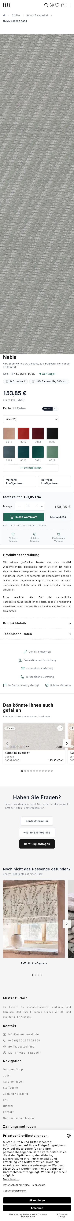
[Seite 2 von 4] (35, 975)
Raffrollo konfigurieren (49, 481)
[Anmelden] (51, 5)
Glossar (8, 1106)
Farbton (47, 408)
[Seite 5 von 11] (34, 771)
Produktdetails (15, 623)
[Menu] (68, 5)
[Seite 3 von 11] (28, 771)
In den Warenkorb (26, 517)
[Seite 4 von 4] (41, 975)
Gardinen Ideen (13, 1081)
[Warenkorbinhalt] (62, 5)
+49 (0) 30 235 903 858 (24, 1040)
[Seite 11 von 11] (52, 771)
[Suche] (46, 5)
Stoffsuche (10, 1087)
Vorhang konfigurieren (14, 481)
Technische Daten (17, 634)
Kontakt (8, 1112)
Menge (37, 507)
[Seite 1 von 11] (22, 771)
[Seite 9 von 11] (46, 771)
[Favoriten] (57, 5)
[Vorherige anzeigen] (7, 743)
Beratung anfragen (37, 843)
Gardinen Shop (13, 1069)
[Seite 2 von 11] (25, 771)
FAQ (6, 1099)
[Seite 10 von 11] (49, 771)
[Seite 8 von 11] (43, 771)
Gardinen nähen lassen (18, 1118)
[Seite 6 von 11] (37, 771)
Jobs (6, 1075)
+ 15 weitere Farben (30, 467)
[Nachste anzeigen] (67, 743)
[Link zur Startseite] (23, 5)
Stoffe (16, 15)
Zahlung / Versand (15, 1093)
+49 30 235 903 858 (37, 832)
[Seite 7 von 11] (40, 771)
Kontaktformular (37, 821)
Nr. (55, 408)
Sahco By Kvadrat (37, 15)
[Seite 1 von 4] (32, 975)
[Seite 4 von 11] (31, 771)
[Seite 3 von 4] (38, 975)
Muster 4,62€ (58, 517)
